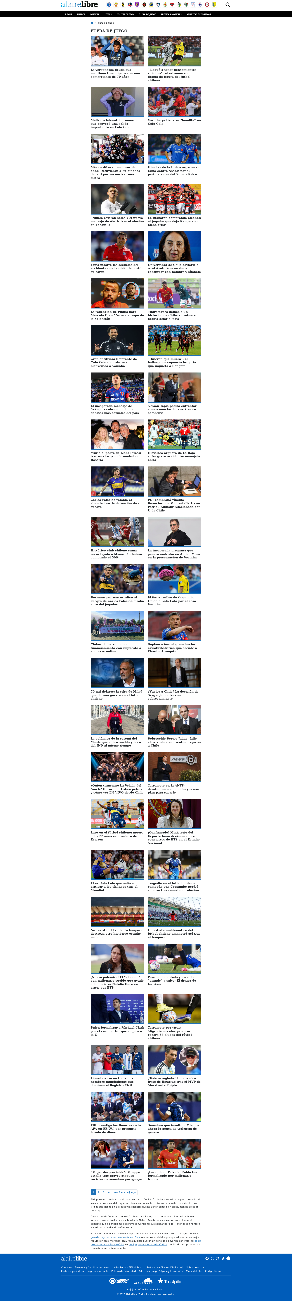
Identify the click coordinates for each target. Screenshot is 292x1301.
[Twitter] (212, 1258)
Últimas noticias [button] (171, 14)
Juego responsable (97, 1271)
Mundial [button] (95, 14)
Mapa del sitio (194, 1271)
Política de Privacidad (123, 1271)
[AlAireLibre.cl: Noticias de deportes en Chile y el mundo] (74, 1258)
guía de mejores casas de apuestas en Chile (116, 1237)
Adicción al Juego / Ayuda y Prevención (161, 1271)
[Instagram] (217, 1258)
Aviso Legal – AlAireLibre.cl (128, 1267)
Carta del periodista (72, 1271)
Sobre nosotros (195, 1267)
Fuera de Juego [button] (147, 14)
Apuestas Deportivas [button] (198, 14)
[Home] (80, 4)
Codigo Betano (213, 1271)
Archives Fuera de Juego (122, 1192)
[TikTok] (223, 1258)
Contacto (66, 1267)
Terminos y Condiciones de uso (92, 1267)
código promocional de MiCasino (148, 1244)
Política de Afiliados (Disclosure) (165, 1267)
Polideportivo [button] (125, 14)
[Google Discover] (228, 1258)
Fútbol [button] (81, 14)
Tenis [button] (109, 14)
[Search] (227, 4)
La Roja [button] (68, 14)
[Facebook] (207, 1258)
